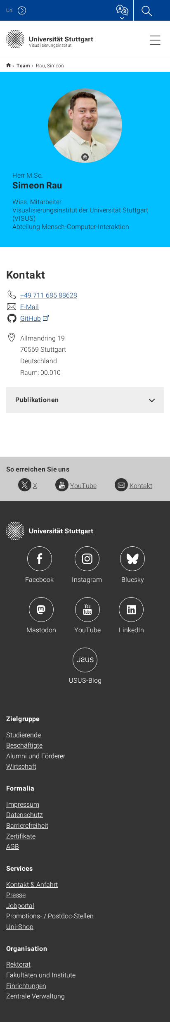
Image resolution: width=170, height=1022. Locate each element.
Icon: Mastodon (41, 609)
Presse (16, 894)
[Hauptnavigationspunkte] (155, 39)
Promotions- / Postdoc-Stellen (50, 915)
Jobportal (20, 905)
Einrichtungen (26, 985)
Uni (10, 10)
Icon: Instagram (87, 558)
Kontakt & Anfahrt (32, 884)
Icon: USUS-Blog (85, 660)
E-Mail (29, 306)
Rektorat (18, 964)
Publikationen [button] (37, 399)
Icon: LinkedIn (131, 609)
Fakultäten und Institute (41, 974)
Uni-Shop (19, 926)
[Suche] (146, 10)
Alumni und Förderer (35, 755)
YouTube (83, 485)
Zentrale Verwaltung (35, 995)
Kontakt (141, 485)
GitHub (30, 318)
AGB (12, 846)
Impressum (22, 804)
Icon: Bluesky (132, 558)
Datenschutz (24, 814)
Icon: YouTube (87, 609)
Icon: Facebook (39, 558)
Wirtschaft (21, 766)
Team (23, 65)
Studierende (23, 734)
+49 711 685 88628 (48, 295)
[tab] (85, 399)
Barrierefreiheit (27, 825)
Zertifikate (20, 835)
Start (8, 65)
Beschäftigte (24, 745)
